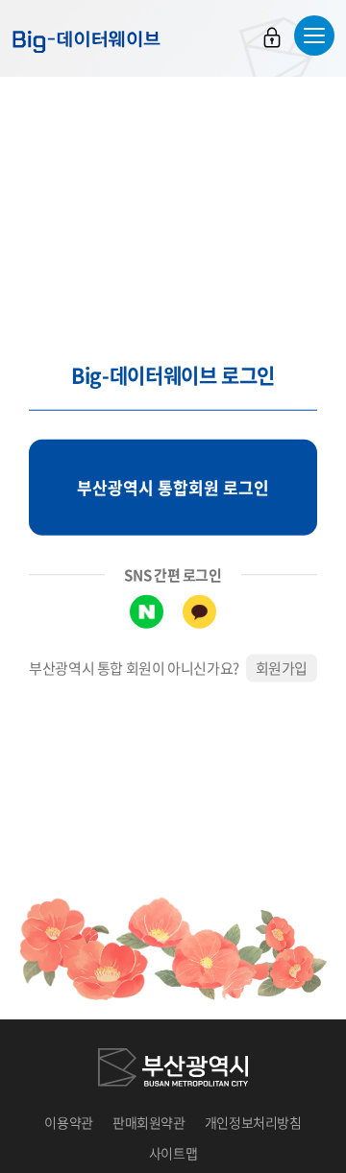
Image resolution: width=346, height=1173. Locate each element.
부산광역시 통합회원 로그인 (173, 487)
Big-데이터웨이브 (86, 41)
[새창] (173, 1070)
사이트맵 (173, 1152)
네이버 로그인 (146, 612)
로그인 (272, 37)
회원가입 (282, 668)
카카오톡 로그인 (199, 612)
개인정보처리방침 (253, 1122)
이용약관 (68, 1122)
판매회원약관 (148, 1122)
